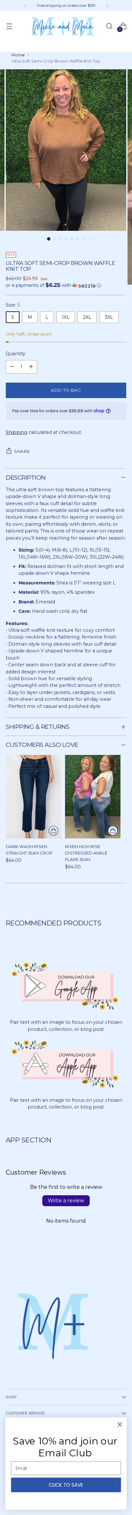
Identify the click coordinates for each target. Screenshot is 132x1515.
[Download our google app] (66, 986)
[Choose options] (53, 830)
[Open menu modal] (9, 26)
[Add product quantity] (31, 366)
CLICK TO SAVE (66, 1484)
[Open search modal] (109, 26)
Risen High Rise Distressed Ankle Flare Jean (86, 853)
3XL (109, 317)
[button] (66, 285)
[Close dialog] (119, 1424)
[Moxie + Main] (62, 26)
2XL (87, 317)
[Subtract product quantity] (12, 366)
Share (22, 451)
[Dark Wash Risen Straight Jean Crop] (33, 796)
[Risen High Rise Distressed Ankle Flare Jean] (92, 796)
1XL (66, 317)
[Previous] (25, 5)
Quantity (15, 354)
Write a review (66, 1200)
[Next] (107, 5)
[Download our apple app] (66, 1063)
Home (18, 55)
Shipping (16, 432)
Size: (13, 305)
